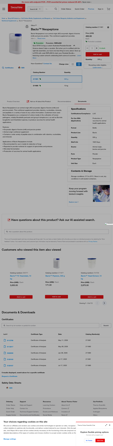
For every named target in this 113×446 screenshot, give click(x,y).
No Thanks (89, 440)
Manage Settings (10, 439)
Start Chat (100, 440)
